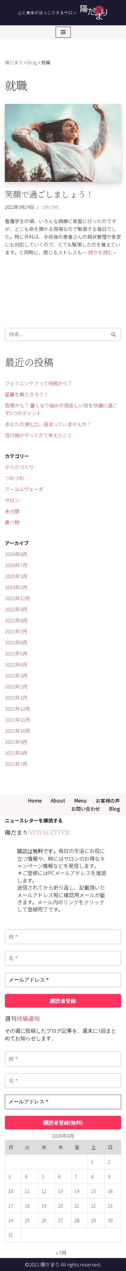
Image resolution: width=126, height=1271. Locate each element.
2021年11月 (17, 719)
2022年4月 (16, 664)
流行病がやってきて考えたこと (38, 435)
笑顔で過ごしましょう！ (49, 194)
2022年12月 (17, 598)
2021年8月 (16, 752)
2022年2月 (16, 686)
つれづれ (50, 207)
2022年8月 (16, 620)
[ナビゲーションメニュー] (63, 32)
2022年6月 (16, 642)
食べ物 (12, 522)
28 (77, 1220)
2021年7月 (16, 763)
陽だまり (50, 1264)
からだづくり (19, 467)
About (58, 800)
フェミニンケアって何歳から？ (38, 383)
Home (35, 800)
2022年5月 (16, 653)
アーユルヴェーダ (24, 489)
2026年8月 (16, 554)
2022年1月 (16, 697)
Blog (114, 808)
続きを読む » (102, 252)
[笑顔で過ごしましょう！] (63, 143)
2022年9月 (16, 609)
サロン (12, 500)
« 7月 (61, 1252)
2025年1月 (16, 576)
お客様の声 (108, 800)
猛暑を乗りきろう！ (26, 394)
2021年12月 (17, 708)
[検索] (114, 334)
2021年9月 (16, 741)
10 (10, 1191)
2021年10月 (17, 730)
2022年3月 (16, 675)
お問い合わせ (85, 808)
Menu (80, 800)
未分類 (12, 511)
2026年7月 (16, 565)
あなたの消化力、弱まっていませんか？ (48, 424)
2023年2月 (16, 587)
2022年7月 (16, 631)
